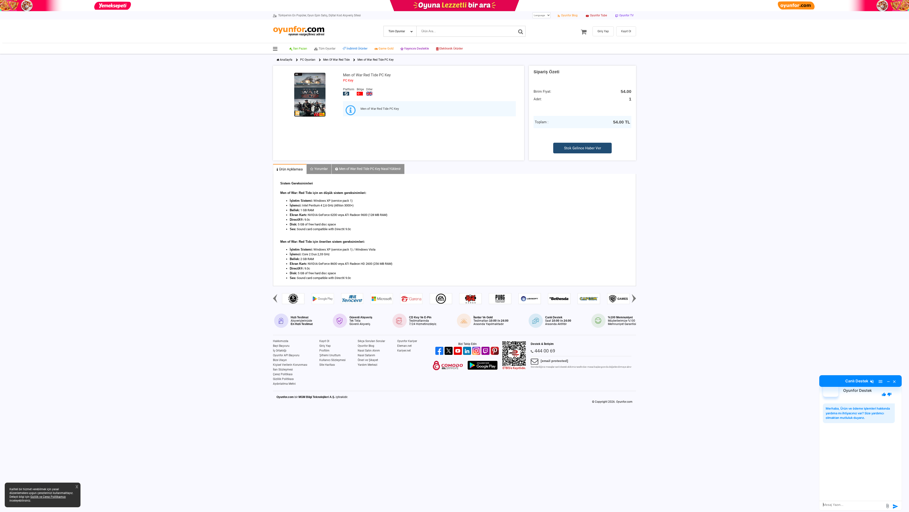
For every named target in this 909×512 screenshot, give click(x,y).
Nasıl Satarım (366, 355)
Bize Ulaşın (280, 360)
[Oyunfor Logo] (298, 31)
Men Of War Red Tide (336, 59)
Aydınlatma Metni (284, 383)
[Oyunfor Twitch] (486, 351)
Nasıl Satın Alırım (369, 350)
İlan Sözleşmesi (283, 369)
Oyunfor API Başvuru (286, 355)
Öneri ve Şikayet (368, 360)
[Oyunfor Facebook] (440, 351)
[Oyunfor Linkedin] (467, 351)
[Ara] (521, 31)
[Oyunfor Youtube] (458, 351)
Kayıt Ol (324, 341)
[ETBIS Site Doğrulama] (514, 368)
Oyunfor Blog (366, 345)
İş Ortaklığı (279, 350)
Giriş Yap (325, 345)
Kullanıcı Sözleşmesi (332, 360)
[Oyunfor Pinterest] (495, 351)
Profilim (324, 350)
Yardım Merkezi (367, 364)
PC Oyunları (307, 59)
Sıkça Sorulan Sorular (371, 341)
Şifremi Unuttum (330, 355)
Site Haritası (327, 364)
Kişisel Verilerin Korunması (290, 364)
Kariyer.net (404, 350)
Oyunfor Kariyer (407, 341)
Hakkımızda (280, 341)
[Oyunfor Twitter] (449, 351)
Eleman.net (404, 345)
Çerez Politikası (283, 374)
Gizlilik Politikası (283, 379)
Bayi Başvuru (281, 345)
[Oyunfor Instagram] (476, 351)
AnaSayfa (286, 59)
